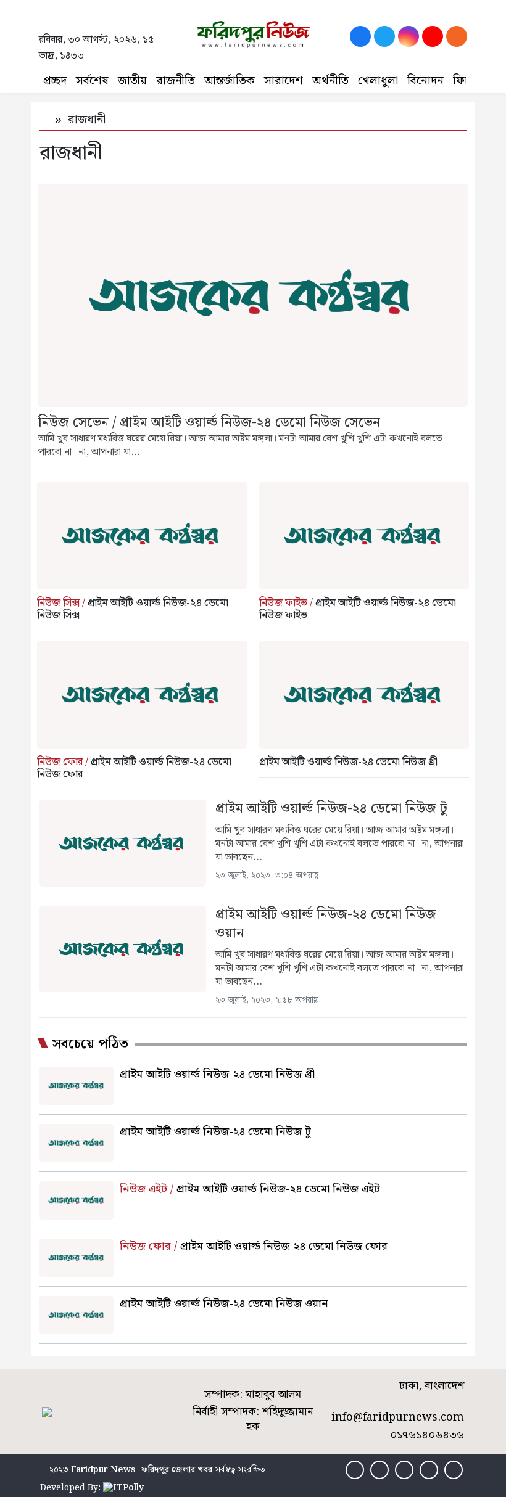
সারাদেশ (283, 81)
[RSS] (456, 36)
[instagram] (408, 36)
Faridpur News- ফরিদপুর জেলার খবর (141, 1470)
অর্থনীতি (330, 81)
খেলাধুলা (378, 81)
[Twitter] (384, 36)
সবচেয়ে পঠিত (90, 1044)
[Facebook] (360, 36)
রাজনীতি (175, 81)
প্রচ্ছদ (55, 81)
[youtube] (432, 36)
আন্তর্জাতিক (229, 81)
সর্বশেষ (92, 81)
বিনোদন (425, 81)
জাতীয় (132, 81)
